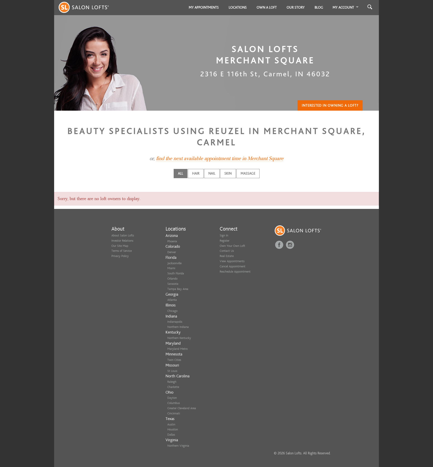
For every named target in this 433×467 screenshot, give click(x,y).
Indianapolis (174, 321)
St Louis (172, 371)
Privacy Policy (120, 256)
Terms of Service (121, 250)
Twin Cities (174, 360)
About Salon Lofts (122, 235)
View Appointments (232, 261)
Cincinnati (173, 413)
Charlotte (173, 387)
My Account (343, 7)
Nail (211, 173)
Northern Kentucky (179, 338)
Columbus (173, 403)
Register (224, 240)
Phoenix (172, 241)
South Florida (175, 273)
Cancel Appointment (232, 266)
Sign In (224, 235)
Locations (238, 7)
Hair (195, 173)
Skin (228, 173)
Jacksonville (174, 263)
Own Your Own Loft (232, 246)
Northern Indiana (178, 327)
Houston (172, 429)
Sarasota (172, 283)
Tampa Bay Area (177, 289)
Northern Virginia (178, 445)
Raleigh (171, 381)
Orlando (172, 278)
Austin (171, 424)
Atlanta (172, 299)
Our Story (296, 7)
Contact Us (227, 250)
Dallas (171, 434)
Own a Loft (267, 7)
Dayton (172, 397)
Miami (171, 268)
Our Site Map (119, 246)
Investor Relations (122, 240)
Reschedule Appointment (235, 271)
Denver (171, 252)
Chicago (172, 311)
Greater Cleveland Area (181, 408)
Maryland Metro (177, 348)
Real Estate (227, 256)
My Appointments (204, 7)
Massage (248, 173)
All (180, 173)
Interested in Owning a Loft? (330, 105)
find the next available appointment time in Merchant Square (219, 158)
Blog (319, 7)
